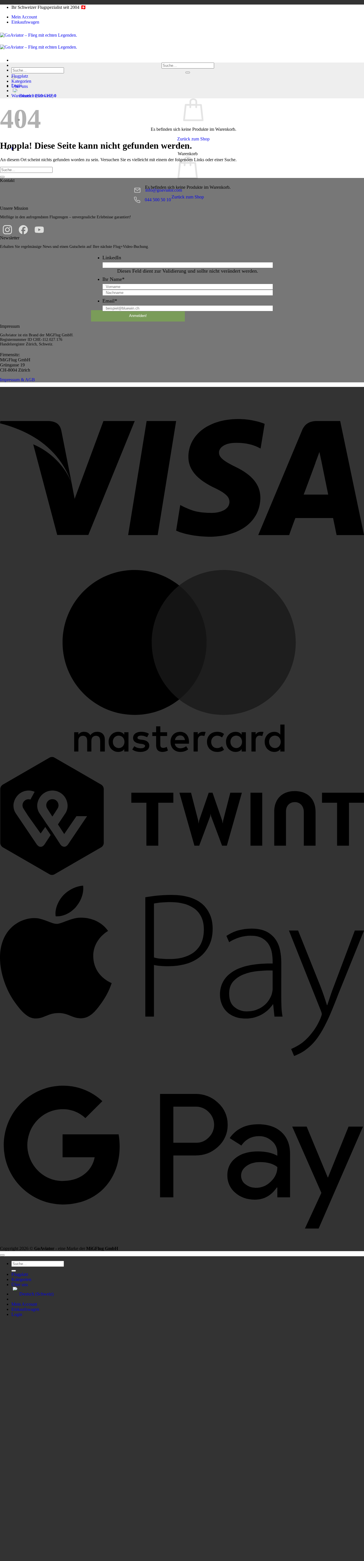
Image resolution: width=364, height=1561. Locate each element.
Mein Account (24, 16)
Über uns (19, 86)
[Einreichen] (187, 72)
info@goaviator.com (163, 190)
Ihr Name (113, 279)
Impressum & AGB (17, 379)
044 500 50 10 (158, 199)
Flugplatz (19, 76)
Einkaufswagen (25, 22)
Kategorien (21, 81)
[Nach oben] (2, 1255)
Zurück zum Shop (193, 138)
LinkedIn (111, 257)
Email (109, 301)
